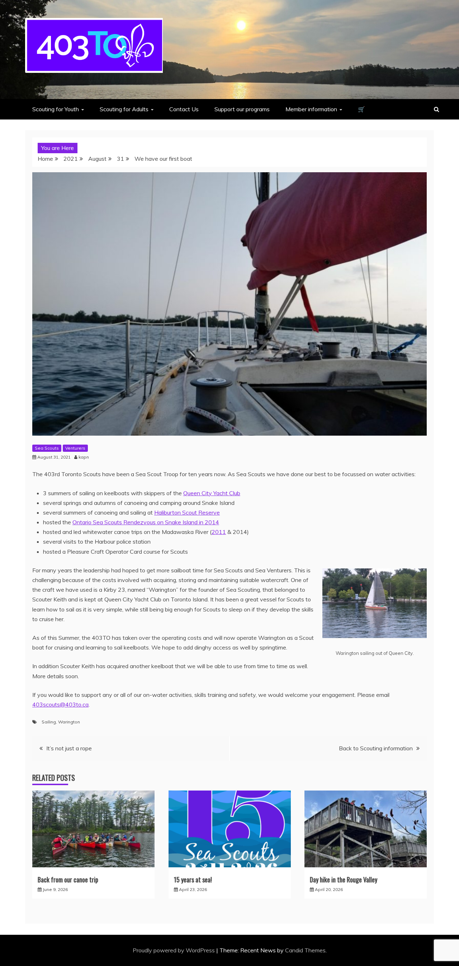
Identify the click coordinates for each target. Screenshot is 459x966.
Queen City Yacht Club (211, 493)
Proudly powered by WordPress (174, 950)
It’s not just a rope (69, 748)
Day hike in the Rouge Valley (343, 879)
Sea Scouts (47, 448)
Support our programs (242, 109)
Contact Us (184, 109)
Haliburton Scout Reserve (187, 512)
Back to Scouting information (376, 748)
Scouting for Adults (124, 109)
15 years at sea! (193, 879)
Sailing (49, 721)
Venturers (75, 448)
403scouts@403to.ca (60, 704)
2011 (219, 531)
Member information (311, 109)
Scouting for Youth (55, 109)
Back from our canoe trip (68, 879)
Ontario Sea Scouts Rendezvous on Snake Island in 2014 (145, 522)
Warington (69, 721)
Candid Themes (305, 950)
